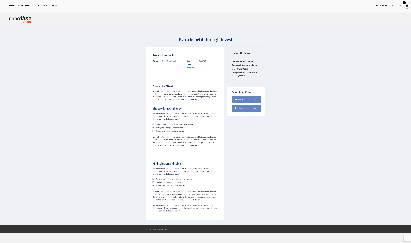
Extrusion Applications (242, 61)
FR (386, 5)
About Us (36, 5)
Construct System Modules (244, 65)
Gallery (45, 5)
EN (379, 5)
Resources (56, 5)
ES (383, 5)
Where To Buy (23, 5)
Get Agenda (247, 108)
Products (11, 5)
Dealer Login (396, 6)
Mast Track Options (241, 69)
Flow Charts (247, 99)
